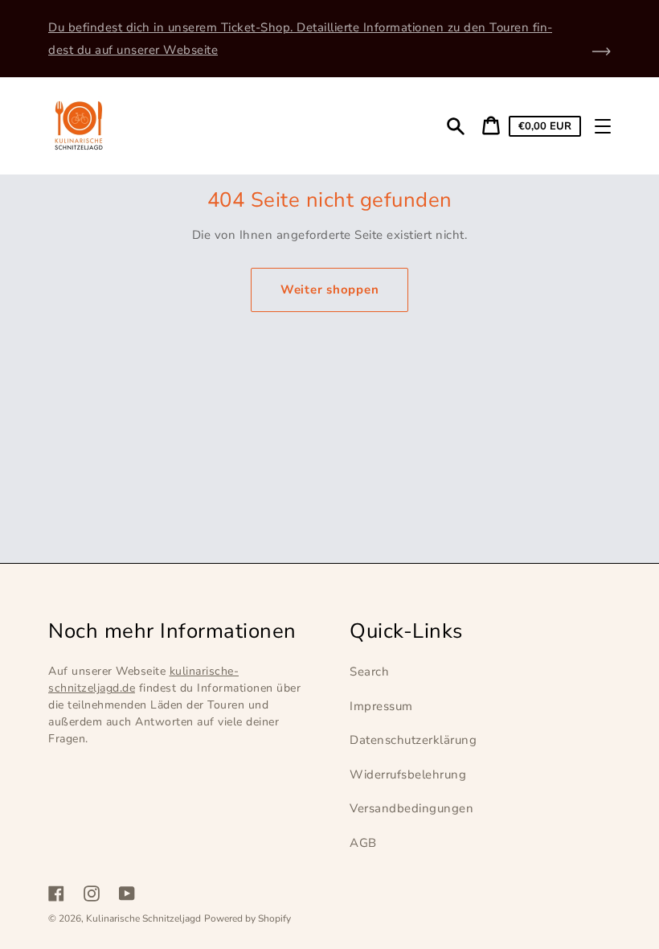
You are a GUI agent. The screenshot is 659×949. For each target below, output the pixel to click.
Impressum (381, 706)
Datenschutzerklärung (413, 740)
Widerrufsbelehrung (408, 774)
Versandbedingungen (411, 808)
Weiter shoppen (329, 289)
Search (369, 671)
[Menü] (602, 126)
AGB (363, 843)
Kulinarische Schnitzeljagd (143, 918)
